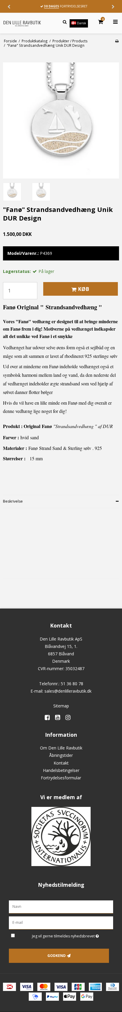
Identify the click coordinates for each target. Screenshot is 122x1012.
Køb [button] (83, 288)
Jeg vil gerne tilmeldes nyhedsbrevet (64, 935)
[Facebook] (49, 717)
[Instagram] (70, 717)
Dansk (81, 23)
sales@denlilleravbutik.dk (68, 691)
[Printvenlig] (117, 40)
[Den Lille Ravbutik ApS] (22, 23)
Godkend (56, 955)
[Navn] (61, 906)
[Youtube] (59, 717)
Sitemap (61, 706)
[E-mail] (61, 922)
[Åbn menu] (112, 22)
